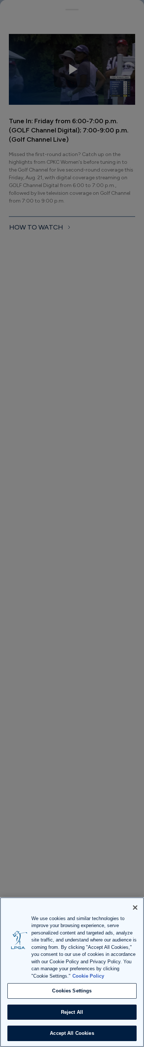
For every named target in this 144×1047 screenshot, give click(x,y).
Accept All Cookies (72, 1033)
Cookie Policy (88, 976)
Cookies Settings (72, 991)
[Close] (135, 907)
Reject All (72, 1012)
